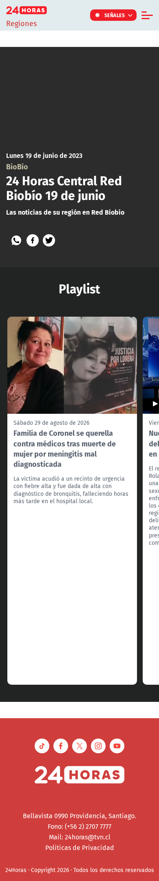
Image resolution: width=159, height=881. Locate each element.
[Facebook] (32, 240)
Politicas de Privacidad (79, 847)
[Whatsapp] (16, 240)
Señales (114, 15)
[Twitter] (49, 240)
